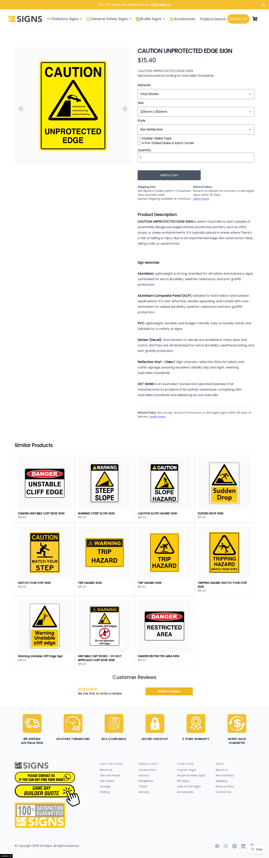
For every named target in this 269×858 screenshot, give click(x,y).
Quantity (144, 150)
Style (141, 120)
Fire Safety (107, 781)
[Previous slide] (21, 109)
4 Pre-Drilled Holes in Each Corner (168, 143)
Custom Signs (186, 770)
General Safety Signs (109, 18)
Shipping (221, 781)
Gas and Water (110, 775)
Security (144, 792)
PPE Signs (183, 781)
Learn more (201, 199)
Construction (147, 770)
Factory (143, 775)
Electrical (106, 770)
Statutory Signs (64, 18)
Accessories (184, 18)
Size (141, 103)
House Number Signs (191, 775)
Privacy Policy (225, 786)
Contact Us (223, 792)
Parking (105, 792)
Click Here (161, 4)
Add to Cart (169, 175)
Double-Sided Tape (157, 138)
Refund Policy (225, 775)
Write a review (169, 691)
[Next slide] (125, 109)
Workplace (145, 781)
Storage (105, 786)
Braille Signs (150, 18)
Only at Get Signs (189, 786)
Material (144, 85)
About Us (222, 770)
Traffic (143, 786)
